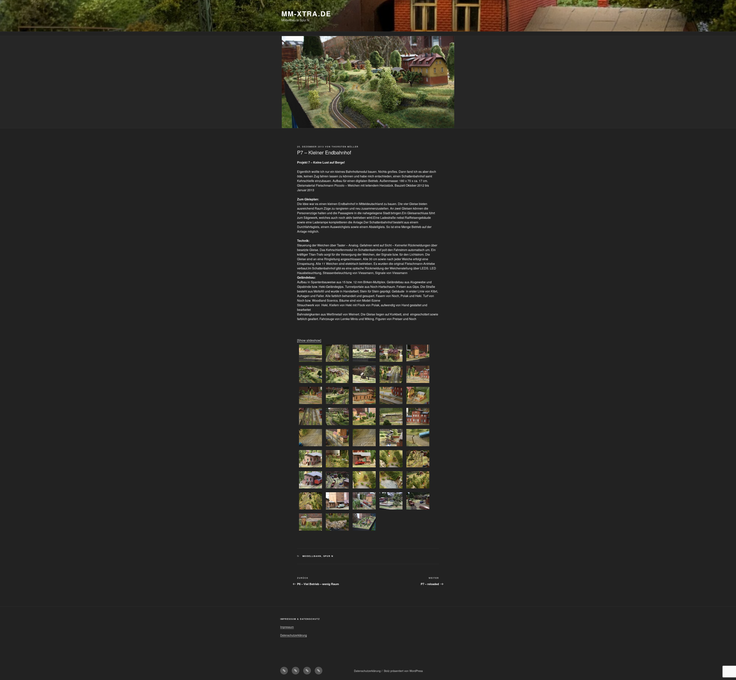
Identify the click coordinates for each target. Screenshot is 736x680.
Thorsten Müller (345, 146)
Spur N (328, 556)
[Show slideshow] (309, 340)
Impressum (287, 627)
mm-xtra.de (306, 13)
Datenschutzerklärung (293, 635)
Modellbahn (311, 556)
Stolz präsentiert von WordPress (403, 671)
